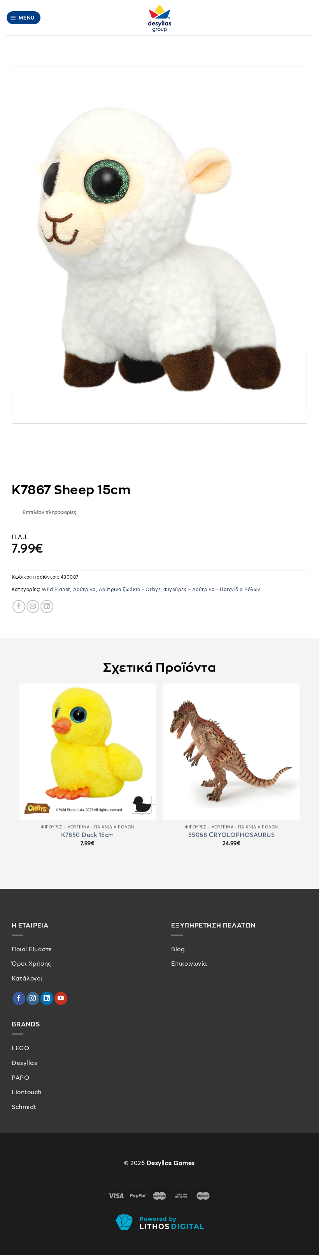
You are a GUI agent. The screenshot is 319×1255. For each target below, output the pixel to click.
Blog (178, 949)
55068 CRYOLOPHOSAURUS (231, 834)
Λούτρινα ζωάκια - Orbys (130, 589)
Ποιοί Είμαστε (32, 949)
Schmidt (24, 1107)
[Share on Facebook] (18, 606)
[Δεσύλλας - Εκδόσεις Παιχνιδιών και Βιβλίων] (159, 17)
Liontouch (27, 1092)
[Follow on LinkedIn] (46, 998)
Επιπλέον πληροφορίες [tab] (49, 512)
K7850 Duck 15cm (87, 834)
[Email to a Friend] (32, 606)
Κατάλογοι (27, 978)
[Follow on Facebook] (18, 998)
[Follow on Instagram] (32, 998)
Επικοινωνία (189, 963)
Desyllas (24, 1063)
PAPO (20, 1077)
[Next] (299, 776)
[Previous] (20, 776)
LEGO (20, 1048)
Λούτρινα (84, 589)
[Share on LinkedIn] (46, 606)
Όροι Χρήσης (31, 963)
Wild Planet (56, 589)
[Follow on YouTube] (60, 998)
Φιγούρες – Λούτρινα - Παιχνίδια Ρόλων (212, 589)
